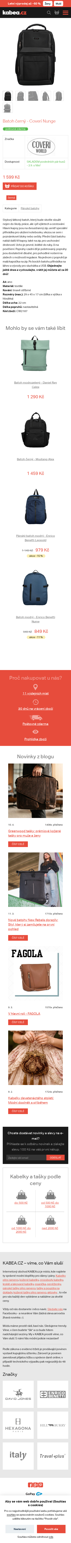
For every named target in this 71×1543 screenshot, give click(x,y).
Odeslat (55, 1157)
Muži (58, 3)
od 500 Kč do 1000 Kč (50, 1204)
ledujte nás (56, 1309)
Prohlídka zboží (35, 739)
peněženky (54, 1284)
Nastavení (20, 1528)
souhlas (11, 1514)
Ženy (48, 3)
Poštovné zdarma (35, 724)
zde (51, 1536)
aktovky (52, 1292)
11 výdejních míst (36, 693)
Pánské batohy (30, 208)
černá (11, 197)
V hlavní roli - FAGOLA (24, 1013)
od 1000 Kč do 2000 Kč (21, 1229)
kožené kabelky (29, 1279)
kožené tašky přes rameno (29, 1292)
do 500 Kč (21, 1202)
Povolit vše (51, 1528)
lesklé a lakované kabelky (18, 1284)
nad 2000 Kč (50, 1228)
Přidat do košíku (22, 186)
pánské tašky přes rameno (19, 1288)
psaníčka (40, 1284)
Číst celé (18, 844)
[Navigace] (64, 13)
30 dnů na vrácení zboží (35, 709)
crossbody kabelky (51, 1279)
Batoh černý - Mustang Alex (35, 459)
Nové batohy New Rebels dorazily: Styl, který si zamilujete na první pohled (33, 924)
